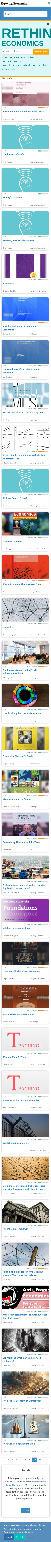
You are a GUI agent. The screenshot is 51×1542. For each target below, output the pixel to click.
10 (35, 1460)
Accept (19, 1537)
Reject (9, 1537)
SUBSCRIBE (41, 51)
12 (45, 1460)
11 (40, 1460)
